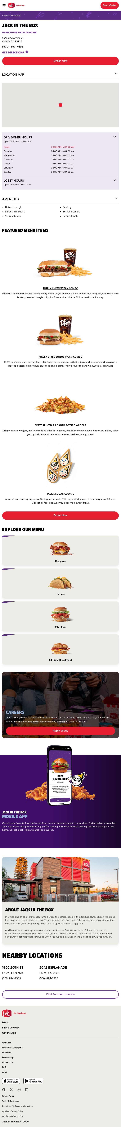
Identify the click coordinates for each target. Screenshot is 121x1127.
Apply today (60, 730)
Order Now (60, 61)
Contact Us (7, 1062)
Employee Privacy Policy (12, 1116)
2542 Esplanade (53, 967)
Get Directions (13, 52)
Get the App (9, 1032)
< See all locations (11, 15)
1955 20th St (12, 967)
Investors (6, 1052)
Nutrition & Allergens (12, 1047)
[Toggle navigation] (4, 5)
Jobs (4, 1072)
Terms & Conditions (10, 1101)
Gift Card (7, 1042)
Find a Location (10, 1027)
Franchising (7, 1057)
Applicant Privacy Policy (12, 1111)
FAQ (4, 1067)
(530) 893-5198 (13, 46)
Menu (5, 1022)
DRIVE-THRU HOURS (18, 137)
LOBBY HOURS (14, 180)
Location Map (13, 74)
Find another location (60, 994)
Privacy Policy (8, 1096)
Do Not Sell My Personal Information (17, 1106)
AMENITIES (10, 199)
